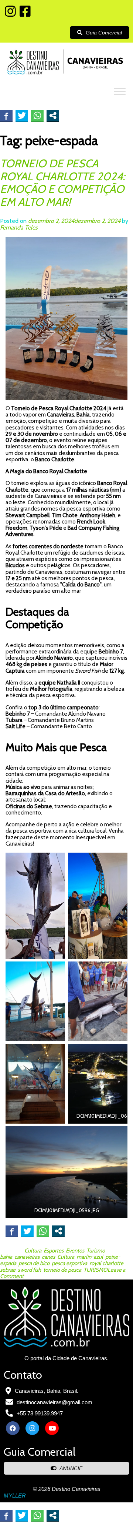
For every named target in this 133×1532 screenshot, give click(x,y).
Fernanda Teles (19, 227)
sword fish (29, 1270)
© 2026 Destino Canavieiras (66, 1489)
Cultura (32, 1250)
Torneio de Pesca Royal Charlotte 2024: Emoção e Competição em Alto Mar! (62, 183)
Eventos (75, 1250)
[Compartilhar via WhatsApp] (37, 115)
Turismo (95, 1250)
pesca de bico (34, 1263)
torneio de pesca (62, 1270)
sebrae (8, 1270)
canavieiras (27, 1257)
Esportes (54, 1250)
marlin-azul (89, 1257)
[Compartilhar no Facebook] (6, 115)
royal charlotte (106, 1263)
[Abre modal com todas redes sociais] (53, 115)
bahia (6, 1257)
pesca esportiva (69, 1263)
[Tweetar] (22, 115)
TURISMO (95, 1270)
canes (48, 1257)
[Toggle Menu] (120, 91)
